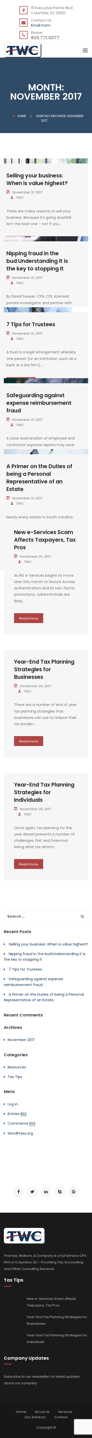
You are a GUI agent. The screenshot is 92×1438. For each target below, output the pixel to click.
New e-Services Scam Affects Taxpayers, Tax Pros (45, 540)
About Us (42, 1411)
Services (65, 1411)
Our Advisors (35, 1417)
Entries (17, 1113)
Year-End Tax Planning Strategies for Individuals (44, 792)
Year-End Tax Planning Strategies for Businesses (44, 669)
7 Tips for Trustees (30, 324)
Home (22, 116)
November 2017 (21, 1039)
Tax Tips (15, 1076)
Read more (28, 618)
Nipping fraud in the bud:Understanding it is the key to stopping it (37, 261)
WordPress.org (20, 1133)
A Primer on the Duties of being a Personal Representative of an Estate (39, 478)
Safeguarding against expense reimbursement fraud (39, 403)
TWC (20, 197)
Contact (60, 1417)
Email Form (41, 25)
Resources (17, 1067)
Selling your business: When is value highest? (37, 179)
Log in (13, 1104)
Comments (22, 1123)
